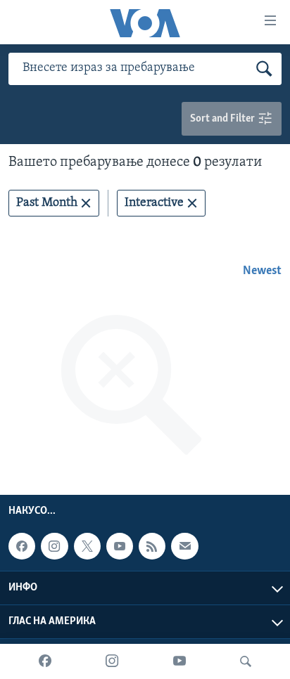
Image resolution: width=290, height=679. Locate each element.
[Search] (246, 661)
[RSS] (152, 546)
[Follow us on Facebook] (21, 546)
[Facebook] (45, 661)
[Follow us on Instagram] (54, 546)
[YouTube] (179, 661)
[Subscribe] (184, 546)
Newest (262, 271)
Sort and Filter (223, 118)
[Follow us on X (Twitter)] (87, 546)
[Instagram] (112, 661)
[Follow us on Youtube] (119, 546)
